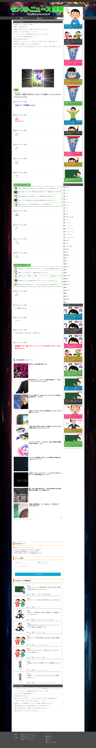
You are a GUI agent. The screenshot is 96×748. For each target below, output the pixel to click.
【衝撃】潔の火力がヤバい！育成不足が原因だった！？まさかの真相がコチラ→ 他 (32, 705)
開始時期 (48, 594)
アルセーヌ (36, 670)
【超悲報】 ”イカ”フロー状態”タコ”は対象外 (23, 24)
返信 (32, 547)
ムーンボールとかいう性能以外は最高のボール (24, 36)
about (16, 734)
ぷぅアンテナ (49, 740)
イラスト (41, 670)
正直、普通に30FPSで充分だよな (21, 39)
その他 (29, 594)
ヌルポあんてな (49, 736)
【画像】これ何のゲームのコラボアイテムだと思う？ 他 (26, 710)
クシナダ (36, 619)
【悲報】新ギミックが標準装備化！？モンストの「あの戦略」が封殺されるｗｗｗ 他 (32, 703)
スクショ (36, 632)
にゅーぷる (49, 739)
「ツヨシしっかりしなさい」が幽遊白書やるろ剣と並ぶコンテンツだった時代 (31, 34)
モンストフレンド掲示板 (51, 742)
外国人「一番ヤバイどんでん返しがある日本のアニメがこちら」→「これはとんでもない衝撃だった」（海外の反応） (40, 46)
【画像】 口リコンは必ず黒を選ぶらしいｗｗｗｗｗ (25, 31)
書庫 (50, 619)
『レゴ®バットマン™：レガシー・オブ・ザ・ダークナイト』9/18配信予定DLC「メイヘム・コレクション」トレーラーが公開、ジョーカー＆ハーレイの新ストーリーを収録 (52, 688)
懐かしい (47, 619)
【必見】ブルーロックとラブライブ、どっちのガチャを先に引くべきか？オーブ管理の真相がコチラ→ (36, 41)
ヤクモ (53, 682)
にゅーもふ (49, 737)
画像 (44, 632)
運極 (53, 619)
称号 (46, 644)
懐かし (40, 594)
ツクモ (40, 682)
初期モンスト (41, 619)
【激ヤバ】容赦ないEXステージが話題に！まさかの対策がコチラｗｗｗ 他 (30, 708)
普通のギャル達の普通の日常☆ (20, 26)
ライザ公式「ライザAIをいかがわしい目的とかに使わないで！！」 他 (29, 700)
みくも (49, 682)
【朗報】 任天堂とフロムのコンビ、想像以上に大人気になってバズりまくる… (31, 29)
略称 (44, 657)
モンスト (36, 594)
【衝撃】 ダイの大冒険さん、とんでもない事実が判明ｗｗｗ (27, 44)
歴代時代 (44, 594)
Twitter (16, 737)
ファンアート (47, 670)
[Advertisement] (38, 58)
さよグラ (36, 657)
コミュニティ (37, 644)
